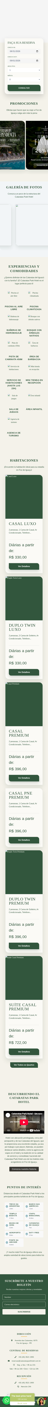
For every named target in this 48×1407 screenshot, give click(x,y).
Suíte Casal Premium (22, 1007)
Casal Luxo (22, 524)
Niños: (10, 75)
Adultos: (11, 66)
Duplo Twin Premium (22, 901)
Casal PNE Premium (20, 795)
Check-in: (12, 47)
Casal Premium (19, 733)
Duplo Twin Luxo (22, 627)
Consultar (24, 88)
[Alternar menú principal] (43, 8)
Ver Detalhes (24, 566)
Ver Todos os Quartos (24, 1065)
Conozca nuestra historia (24, 1169)
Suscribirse (24, 1312)
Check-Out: (12, 57)
